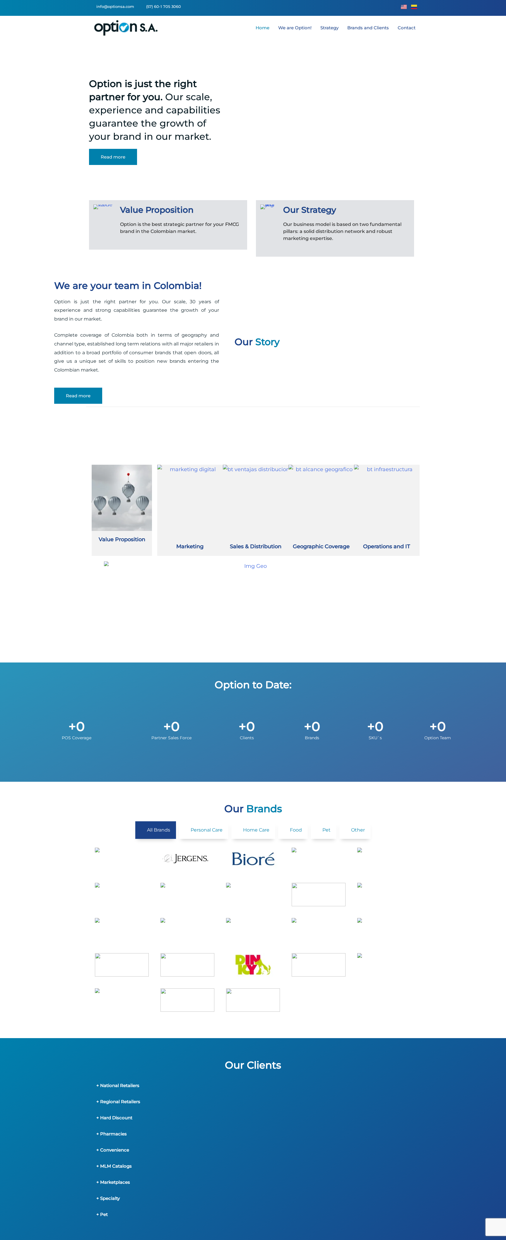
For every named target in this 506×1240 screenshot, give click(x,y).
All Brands (158, 830)
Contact (407, 27)
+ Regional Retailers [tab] (118, 1101)
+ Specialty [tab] (108, 1198)
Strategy (329, 27)
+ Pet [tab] (102, 1214)
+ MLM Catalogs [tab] (114, 1166)
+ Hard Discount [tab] (114, 1117)
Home (262, 27)
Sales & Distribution (255, 546)
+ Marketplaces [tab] (113, 1182)
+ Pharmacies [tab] (111, 1134)
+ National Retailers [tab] (117, 1085)
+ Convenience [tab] (112, 1150)
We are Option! (295, 27)
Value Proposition (157, 210)
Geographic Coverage (321, 546)
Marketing (190, 546)
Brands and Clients (368, 27)
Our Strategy (309, 210)
